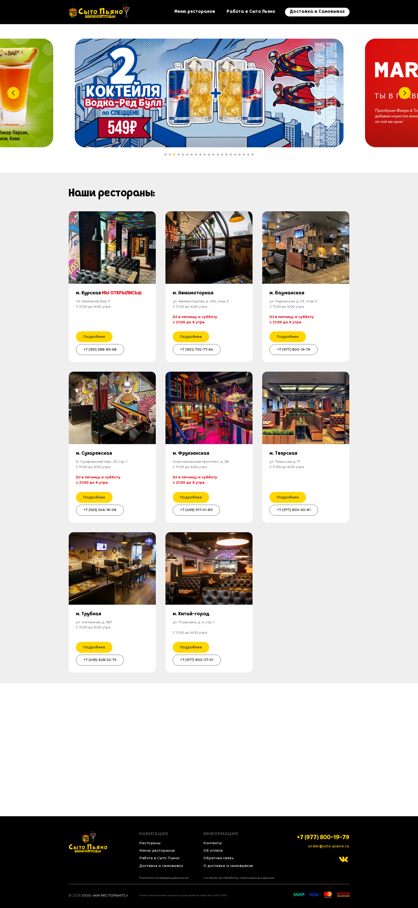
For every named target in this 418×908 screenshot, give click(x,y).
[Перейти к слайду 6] (187, 155)
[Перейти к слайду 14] (222, 155)
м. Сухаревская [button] (94, 453)
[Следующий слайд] (405, 93)
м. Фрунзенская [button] (191, 453)
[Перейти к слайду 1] (165, 155)
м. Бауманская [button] (286, 293)
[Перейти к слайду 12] (213, 155)
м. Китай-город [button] (191, 614)
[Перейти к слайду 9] (200, 155)
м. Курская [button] (109, 293)
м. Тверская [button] (283, 453)
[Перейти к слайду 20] (248, 155)
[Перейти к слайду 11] (209, 155)
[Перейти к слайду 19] (244, 155)
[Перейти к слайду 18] (239, 155)
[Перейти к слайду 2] (170, 155)
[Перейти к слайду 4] (178, 155)
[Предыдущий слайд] (13, 93)
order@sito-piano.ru (328, 846)
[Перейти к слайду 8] (196, 155)
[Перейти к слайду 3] (174, 155)
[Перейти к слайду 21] (253, 155)
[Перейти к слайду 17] (235, 155)
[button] (221, 858)
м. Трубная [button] (88, 614)
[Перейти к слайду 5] (183, 155)
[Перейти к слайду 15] (226, 155)
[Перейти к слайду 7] (192, 155)
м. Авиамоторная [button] (193, 293)
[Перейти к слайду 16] (231, 155)
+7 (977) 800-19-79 (323, 838)
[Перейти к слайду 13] (218, 155)
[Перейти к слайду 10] (205, 155)
